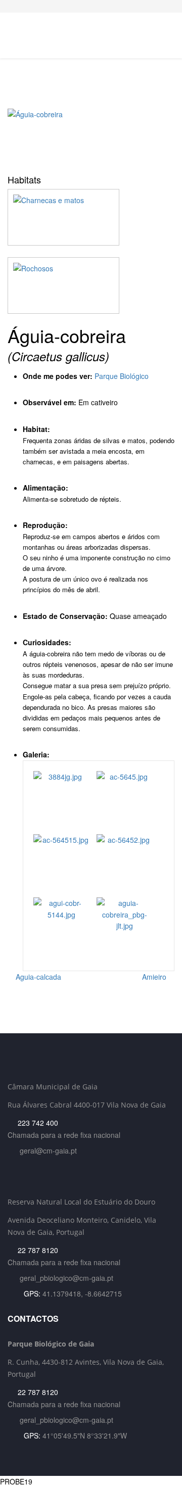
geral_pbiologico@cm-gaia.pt (66, 1278)
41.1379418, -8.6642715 (82, 1293)
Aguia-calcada (37, 977)
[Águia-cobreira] (91, 138)
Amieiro (155, 977)
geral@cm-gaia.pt (48, 1150)
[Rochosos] (91, 285)
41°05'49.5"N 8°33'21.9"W (84, 1435)
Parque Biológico (122, 376)
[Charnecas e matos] (91, 217)
